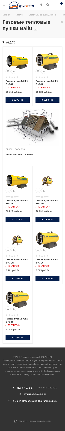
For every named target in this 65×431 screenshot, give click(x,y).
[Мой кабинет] (53, 5)
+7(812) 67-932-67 (23, 388)
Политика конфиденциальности (35, 421)
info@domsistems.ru (35, 394)
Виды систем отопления (19, 154)
